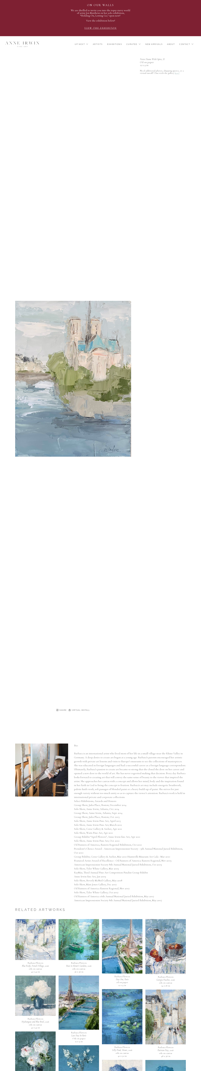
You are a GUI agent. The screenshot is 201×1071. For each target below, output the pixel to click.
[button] (81, 44)
